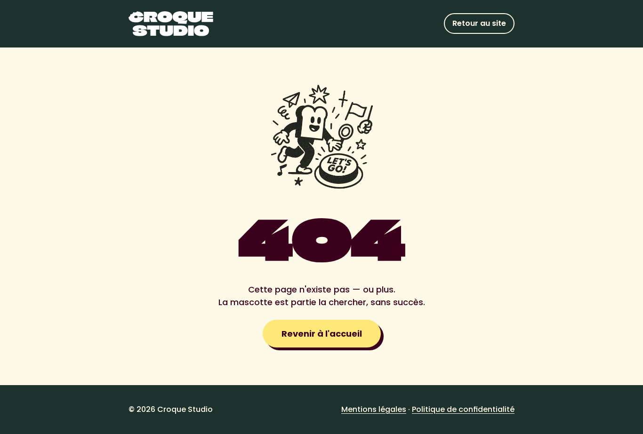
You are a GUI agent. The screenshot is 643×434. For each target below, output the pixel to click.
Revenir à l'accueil (321, 333)
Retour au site (479, 23)
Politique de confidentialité (463, 409)
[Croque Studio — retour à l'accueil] (171, 23)
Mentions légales (373, 409)
